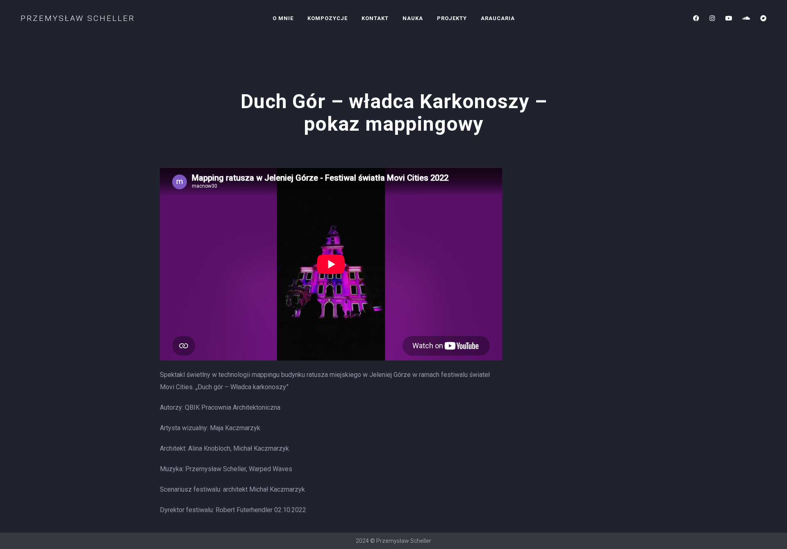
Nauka (413, 18)
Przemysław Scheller (77, 18)
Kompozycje (327, 18)
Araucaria (498, 18)
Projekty (452, 18)
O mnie (283, 18)
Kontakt (375, 18)
